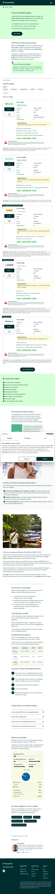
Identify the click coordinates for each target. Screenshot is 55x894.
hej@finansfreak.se (24, 873)
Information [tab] (27, 438)
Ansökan (34, 138)
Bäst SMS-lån (37, 817)
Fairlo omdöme (9, 114)
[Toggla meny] (51, 3)
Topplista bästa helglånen (11, 392)
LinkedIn (26, 852)
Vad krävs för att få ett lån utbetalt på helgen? (16, 385)
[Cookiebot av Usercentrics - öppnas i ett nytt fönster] (47, 434)
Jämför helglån (16, 33)
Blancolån (45, 871)
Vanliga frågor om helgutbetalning (13, 396)
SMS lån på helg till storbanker (12, 382)
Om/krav (19, 138)
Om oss (33, 871)
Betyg (6, 89)
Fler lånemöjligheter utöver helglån (14, 401)
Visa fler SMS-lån (26, 369)
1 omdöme (23, 211)
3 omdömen (23, 160)
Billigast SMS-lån (27, 817)
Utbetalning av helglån (10, 389)
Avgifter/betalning (26, 138)
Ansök (8, 109)
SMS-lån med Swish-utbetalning (19, 825)
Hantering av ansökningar (11, 387)
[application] (26, 776)
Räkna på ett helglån (10, 398)
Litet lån (33, 89)
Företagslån (45, 873)
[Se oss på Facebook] (4, 871)
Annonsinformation (7, 80)
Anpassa (26, 458)
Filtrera (6, 93)
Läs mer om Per (28, 850)
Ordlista (33, 876)
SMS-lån (6, 7)
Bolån (44, 869)
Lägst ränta (13, 89)
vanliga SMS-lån (23, 67)
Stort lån (41, 89)
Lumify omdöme (9, 221)
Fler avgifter (27, 770)
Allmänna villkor (34, 869)
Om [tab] (45, 438)
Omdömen (33, 873)
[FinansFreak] (3, 7)
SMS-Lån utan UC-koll (16, 817)
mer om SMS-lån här (27, 70)
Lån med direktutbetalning (30, 821)
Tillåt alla (45, 458)
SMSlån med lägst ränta (17, 821)
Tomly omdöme (9, 331)
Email (20, 852)
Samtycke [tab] (9, 438)
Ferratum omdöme (9, 169)
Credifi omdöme (9, 275)
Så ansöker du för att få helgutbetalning (15, 394)
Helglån (10, 7)
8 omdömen (23, 105)
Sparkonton (45, 878)
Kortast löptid (24, 89)
